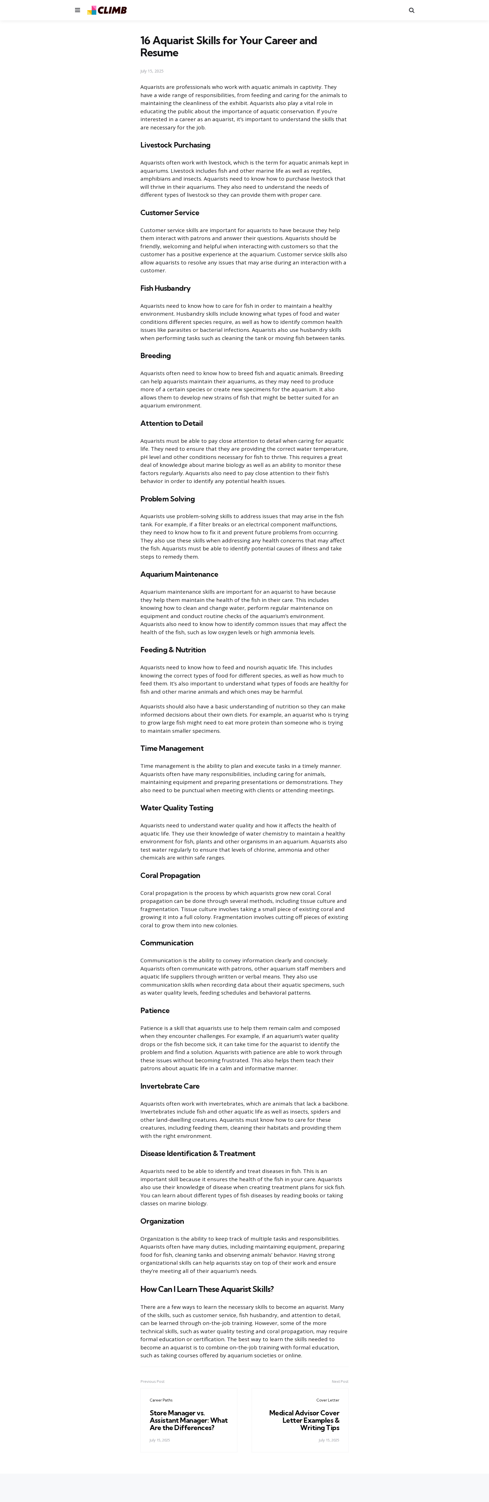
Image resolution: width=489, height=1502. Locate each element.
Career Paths (161, 1400)
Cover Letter (327, 1400)
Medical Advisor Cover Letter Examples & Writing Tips (304, 1420)
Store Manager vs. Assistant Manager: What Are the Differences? (189, 1420)
